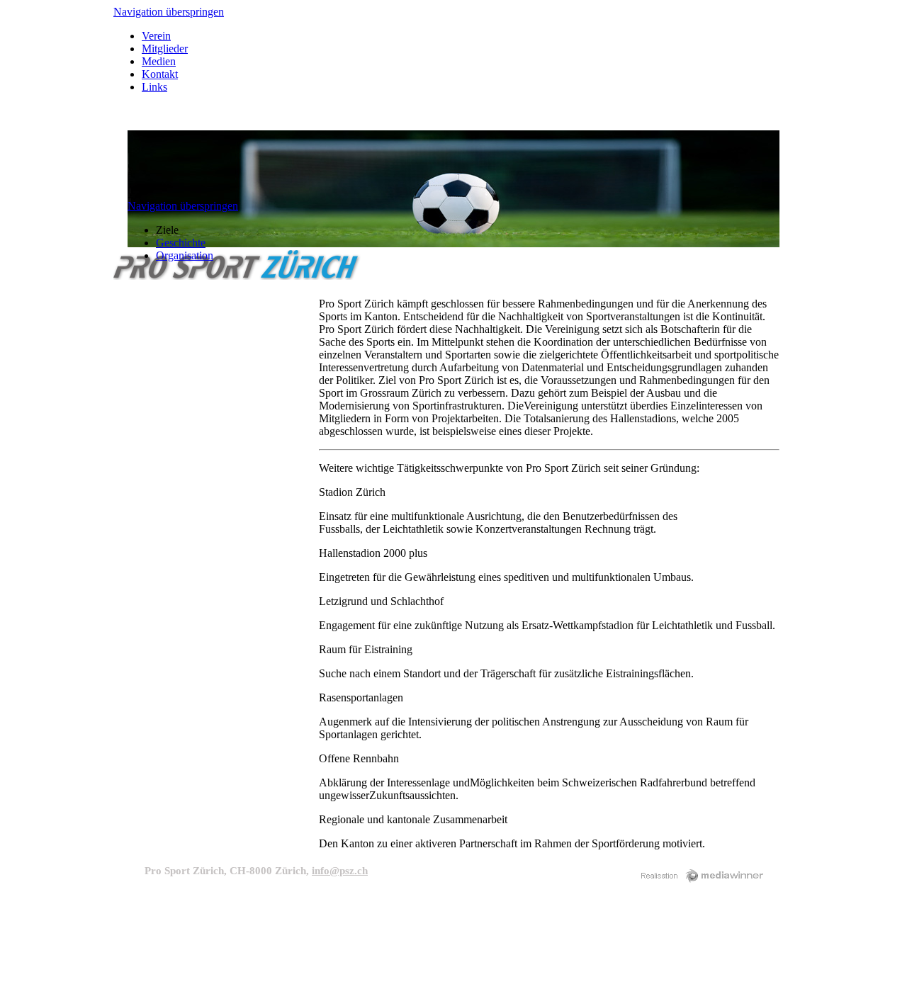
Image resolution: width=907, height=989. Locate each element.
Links (154, 87)
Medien (159, 61)
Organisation (184, 255)
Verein (156, 36)
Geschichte (180, 243)
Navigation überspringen (168, 12)
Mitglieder (165, 49)
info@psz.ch (340, 870)
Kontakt (160, 74)
